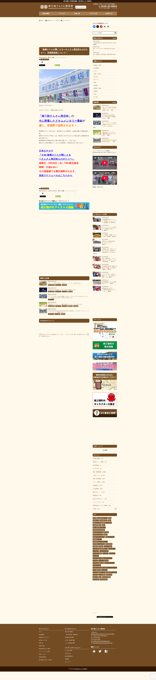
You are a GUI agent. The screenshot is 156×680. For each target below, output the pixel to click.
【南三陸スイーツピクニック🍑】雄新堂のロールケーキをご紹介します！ (65, 304)
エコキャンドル (96, 565)
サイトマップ (68, 661)
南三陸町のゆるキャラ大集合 (45, 659)
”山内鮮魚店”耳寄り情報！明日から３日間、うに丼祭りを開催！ (109, 268)
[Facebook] (106, 651)
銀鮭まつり (95, 520)
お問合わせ (109, 13)
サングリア (105, 553)
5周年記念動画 (104, 579)
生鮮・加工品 (97, 74)
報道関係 (97, 495)
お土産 (96, 76)
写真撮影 (101, 546)
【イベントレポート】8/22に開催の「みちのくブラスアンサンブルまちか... (109, 124)
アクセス (62, 13)
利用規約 (67, 659)
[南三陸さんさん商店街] (56, 7)
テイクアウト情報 (97, 553)
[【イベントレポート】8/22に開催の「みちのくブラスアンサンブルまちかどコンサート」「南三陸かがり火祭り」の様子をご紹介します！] (43, 298)
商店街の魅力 (42, 645)
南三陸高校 (97, 465)
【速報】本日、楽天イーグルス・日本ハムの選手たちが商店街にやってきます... (109, 251)
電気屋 (96, 91)
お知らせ (95, 577)
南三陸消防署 (109, 544)
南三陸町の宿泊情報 (69, 637)
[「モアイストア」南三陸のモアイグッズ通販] (64, 209)
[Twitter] (100, 651)
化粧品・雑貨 (97, 65)
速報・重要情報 (51, 291)
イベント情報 (64, 291)
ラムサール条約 (108, 546)
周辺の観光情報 (42, 657)
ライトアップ (112, 548)
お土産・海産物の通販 (70, 640)
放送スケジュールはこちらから (56, 175)
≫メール (114, 8)
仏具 (95, 94)
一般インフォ (58, 291)
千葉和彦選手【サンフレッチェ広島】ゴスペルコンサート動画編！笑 (109, 221)
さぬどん (95, 574)
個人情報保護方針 (69, 656)
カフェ (96, 71)
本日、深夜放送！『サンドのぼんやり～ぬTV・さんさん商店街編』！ (109, 260)
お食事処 (96, 68)
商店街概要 (41, 634)
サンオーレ (112, 553)
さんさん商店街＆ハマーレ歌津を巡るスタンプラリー (105, 572)
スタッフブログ (98, 502)
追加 (109, 520)
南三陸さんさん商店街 (81, 669)
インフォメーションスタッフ (60, 57)
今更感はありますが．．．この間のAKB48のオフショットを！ (109, 290)
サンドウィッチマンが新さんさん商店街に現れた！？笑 (109, 229)
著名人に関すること (99, 499)
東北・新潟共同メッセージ (99, 527)
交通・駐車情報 (98, 478)
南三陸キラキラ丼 (43, 640)
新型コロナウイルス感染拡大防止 (100, 532)
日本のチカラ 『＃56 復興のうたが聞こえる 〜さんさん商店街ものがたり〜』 (57, 155)
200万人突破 (96, 579)
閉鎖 (110, 518)
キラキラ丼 (93, 13)
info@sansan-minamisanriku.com (101, 641)
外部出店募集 (98, 458)
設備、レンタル (42, 654)
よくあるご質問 (68, 650)
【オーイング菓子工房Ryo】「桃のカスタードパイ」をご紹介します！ (64, 283)
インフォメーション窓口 (44, 651)
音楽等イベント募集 (99, 462)
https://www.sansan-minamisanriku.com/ (102, 643)
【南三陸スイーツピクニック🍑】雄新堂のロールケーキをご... (109, 134)
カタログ (95, 560)
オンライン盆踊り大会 (98, 563)
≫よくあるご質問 (105, 8)
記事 (100, 525)
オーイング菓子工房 (103, 560)
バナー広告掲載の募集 (70, 643)
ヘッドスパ (95, 551)
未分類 (96, 509)
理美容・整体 (97, 88)
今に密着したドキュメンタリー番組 (60, 120)
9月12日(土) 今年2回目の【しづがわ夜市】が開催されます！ (62, 289)
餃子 (94, 518)
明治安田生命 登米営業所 (98, 529)
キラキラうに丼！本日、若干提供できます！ (76, 334)
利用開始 (95, 546)
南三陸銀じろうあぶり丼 (98, 544)
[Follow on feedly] (94, 651)
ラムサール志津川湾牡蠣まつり (100, 548)
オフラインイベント (109, 563)
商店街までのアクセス (44, 637)
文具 (95, 82)
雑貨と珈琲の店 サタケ (102, 518)
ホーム (40, 631)
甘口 (104, 525)
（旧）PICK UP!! (45, 59)
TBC (100, 577)
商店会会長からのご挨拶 (44, 648)
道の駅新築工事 (103, 520)
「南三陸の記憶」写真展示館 (71, 634)
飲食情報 (70, 291)
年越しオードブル (110, 537)
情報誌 (105, 534)
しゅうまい (104, 570)
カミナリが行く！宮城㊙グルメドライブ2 (102, 558)
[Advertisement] (64, 34)
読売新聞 (95, 525)
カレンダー (95, 555)
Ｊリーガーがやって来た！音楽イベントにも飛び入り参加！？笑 (109, 276)
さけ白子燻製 (102, 574)
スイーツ (96, 79)
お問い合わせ (68, 653)
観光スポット (98, 492)
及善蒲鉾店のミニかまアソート (100, 541)
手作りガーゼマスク (97, 534)
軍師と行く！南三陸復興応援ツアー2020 (102, 522)
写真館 (96, 85)
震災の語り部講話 (69, 631)
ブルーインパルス (104, 551)
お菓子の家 (109, 574)
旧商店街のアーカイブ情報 (101, 505)
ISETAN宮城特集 (106, 577)
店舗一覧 (41, 643)
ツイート (95, 612)
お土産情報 (76, 306)
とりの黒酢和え (96, 570)
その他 (96, 97)
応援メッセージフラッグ (98, 537)
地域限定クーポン (97, 539)
